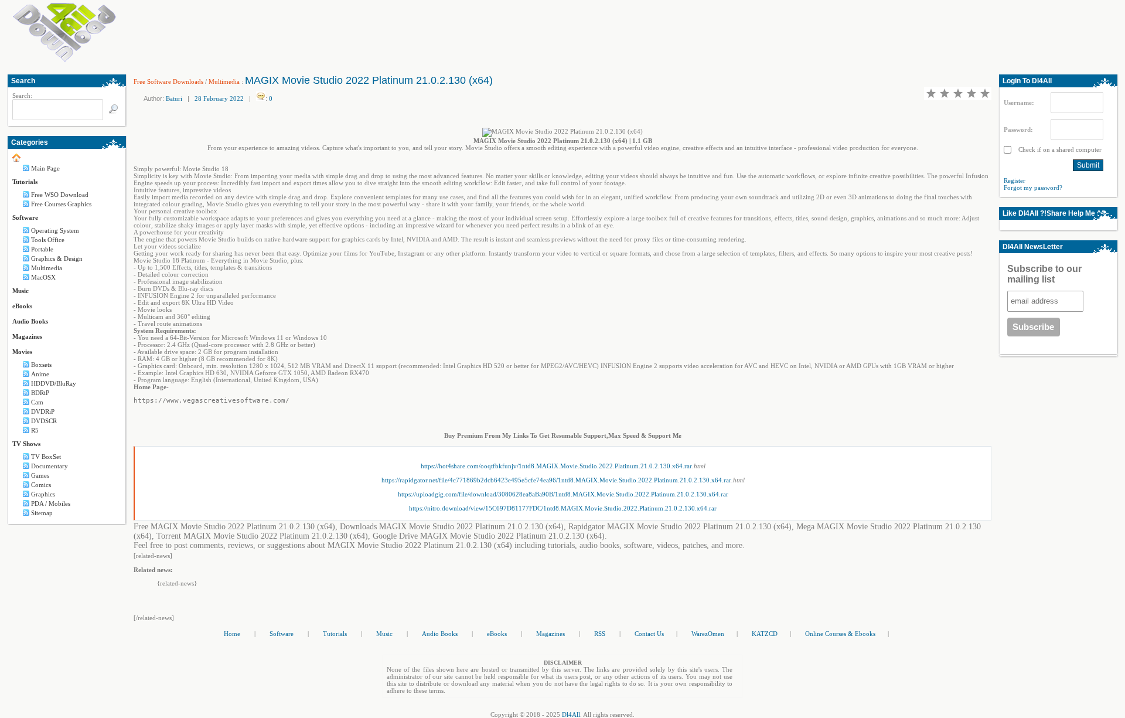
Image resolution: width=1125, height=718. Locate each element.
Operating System (55, 230)
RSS (599, 633)
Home (232, 633)
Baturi (174, 98)
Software (25, 217)
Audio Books (30, 321)
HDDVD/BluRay (53, 383)
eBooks (22, 305)
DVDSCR (44, 420)
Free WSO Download (59, 194)
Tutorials (25, 181)
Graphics (43, 494)
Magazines (27, 336)
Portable (42, 249)
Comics (41, 484)
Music (20, 290)
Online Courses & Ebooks (840, 633)
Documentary (49, 465)
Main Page (45, 168)
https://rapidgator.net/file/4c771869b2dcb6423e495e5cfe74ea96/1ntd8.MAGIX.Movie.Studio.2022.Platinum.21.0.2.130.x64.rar (556, 480)
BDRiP (40, 392)
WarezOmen (707, 633)
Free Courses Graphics (61, 203)
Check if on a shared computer (1059, 149)
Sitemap (42, 512)
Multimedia (46, 267)
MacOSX (43, 277)
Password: (1018, 129)
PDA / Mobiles (50, 503)
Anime (40, 373)
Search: (22, 95)
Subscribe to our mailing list (1044, 274)
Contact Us (649, 633)
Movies (22, 351)
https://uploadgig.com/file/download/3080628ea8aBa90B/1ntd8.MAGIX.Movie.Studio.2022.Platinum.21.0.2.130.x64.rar (563, 494)
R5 (35, 430)
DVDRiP (42, 411)
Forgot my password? (1033, 187)
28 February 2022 (219, 98)
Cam (37, 402)
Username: (1019, 102)
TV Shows (26, 443)
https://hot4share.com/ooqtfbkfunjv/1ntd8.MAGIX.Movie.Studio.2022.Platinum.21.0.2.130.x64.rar (556, 465)
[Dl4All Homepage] (64, 59)
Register (1014, 180)
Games (40, 475)
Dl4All (571, 714)
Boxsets (41, 364)
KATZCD (765, 633)
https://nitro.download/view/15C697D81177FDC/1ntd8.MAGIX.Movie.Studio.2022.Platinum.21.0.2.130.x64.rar (563, 508)
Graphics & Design (57, 258)
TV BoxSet (46, 456)
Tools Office (47, 239)
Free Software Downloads (168, 81)
